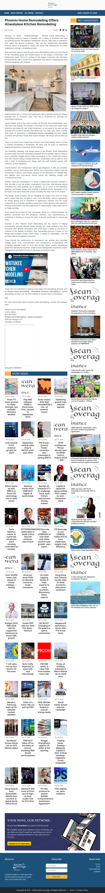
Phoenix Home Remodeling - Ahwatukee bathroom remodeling (32, 291)
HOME (6, 13)
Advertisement (94, 869)
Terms (72, 890)
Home (98, 864)
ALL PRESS (29, 13)
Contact (97, 871)
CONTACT (39, 13)
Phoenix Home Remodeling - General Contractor (23, 317)
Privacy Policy (82, 890)
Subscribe (56, 877)
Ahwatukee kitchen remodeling (40, 133)
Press (98, 867)
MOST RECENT (17, 13)
